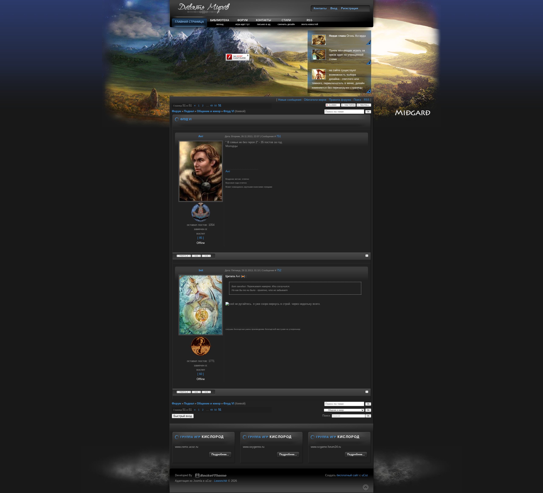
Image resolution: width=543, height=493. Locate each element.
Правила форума (340, 99)
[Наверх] (366, 487)
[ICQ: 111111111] (206, 255)
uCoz (365, 475)
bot (201, 270)
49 (211, 105)
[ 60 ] (200, 374)
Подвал (189, 111)
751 (278, 136)
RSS (366, 99)
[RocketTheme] (211, 475)
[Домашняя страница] (196, 255)
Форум (176, 111)
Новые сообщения (289, 99)
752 (279, 270)
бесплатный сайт (347, 475)
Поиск (357, 99)
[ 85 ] (200, 237)
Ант (200, 136)
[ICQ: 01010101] (206, 391)
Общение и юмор (209, 111)
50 (215, 105)
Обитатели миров (315, 99)
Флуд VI (228, 111)
